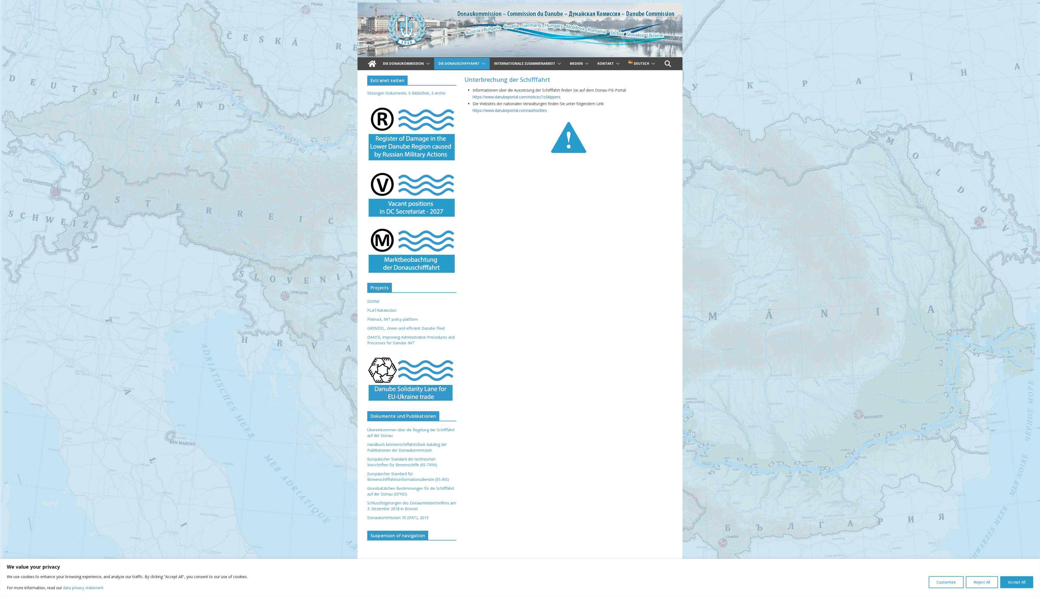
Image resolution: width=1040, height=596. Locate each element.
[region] (520, 577)
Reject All (982, 582)
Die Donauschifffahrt (458, 63)
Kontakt (605, 63)
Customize (946, 582)
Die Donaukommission (403, 63)
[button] (427, 63)
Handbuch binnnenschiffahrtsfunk (396, 444)
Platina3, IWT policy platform (392, 319)
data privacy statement (83, 587)
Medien (576, 63)
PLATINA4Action (381, 310)
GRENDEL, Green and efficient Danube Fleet (406, 328)
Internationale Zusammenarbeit (524, 63)
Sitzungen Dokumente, (387, 93)
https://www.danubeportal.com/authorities (510, 110)
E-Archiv (438, 93)
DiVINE (373, 301)
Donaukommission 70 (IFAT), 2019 (397, 517)
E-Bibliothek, (419, 93)
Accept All (1016, 582)
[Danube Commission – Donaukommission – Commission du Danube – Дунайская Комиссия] (520, 6)
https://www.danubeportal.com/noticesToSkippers (516, 96)
